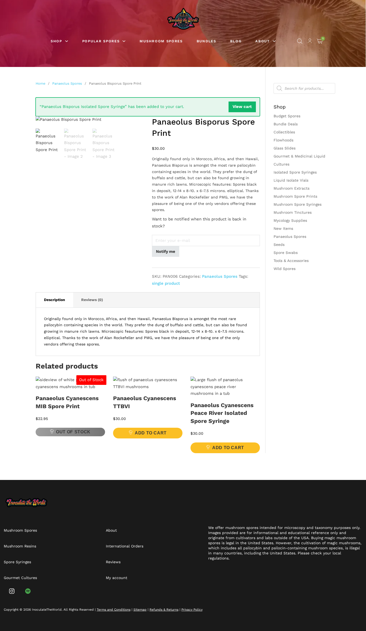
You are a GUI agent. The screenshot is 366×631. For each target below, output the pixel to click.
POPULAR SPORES (101, 41)
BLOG (236, 41)
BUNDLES (206, 41)
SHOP (56, 41)
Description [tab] (54, 300)
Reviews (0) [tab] (92, 300)
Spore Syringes (17, 562)
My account (116, 578)
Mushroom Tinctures (293, 212)
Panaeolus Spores (67, 83)
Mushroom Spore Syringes (298, 204)
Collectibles (284, 132)
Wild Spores (285, 268)
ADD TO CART (151, 433)
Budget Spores (287, 116)
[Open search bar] (299, 41)
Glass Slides (285, 148)
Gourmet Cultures (20, 578)
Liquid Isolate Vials (291, 180)
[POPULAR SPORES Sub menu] (124, 41)
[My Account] (310, 41)
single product (166, 283)
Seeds (279, 244)
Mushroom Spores (20, 530)
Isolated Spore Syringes (295, 172)
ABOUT (262, 41)
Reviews (113, 562)
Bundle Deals (286, 124)
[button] (136, 123)
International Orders (124, 546)
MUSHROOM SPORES (161, 41)
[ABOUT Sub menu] (274, 41)
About (111, 530)
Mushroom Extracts (291, 188)
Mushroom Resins (20, 546)
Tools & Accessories (291, 260)
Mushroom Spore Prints (295, 196)
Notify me (165, 251)
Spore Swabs (286, 252)
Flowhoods (283, 140)
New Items (283, 228)
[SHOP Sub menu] (66, 41)
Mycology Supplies (290, 220)
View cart (242, 106)
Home (40, 83)
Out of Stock (73, 432)
